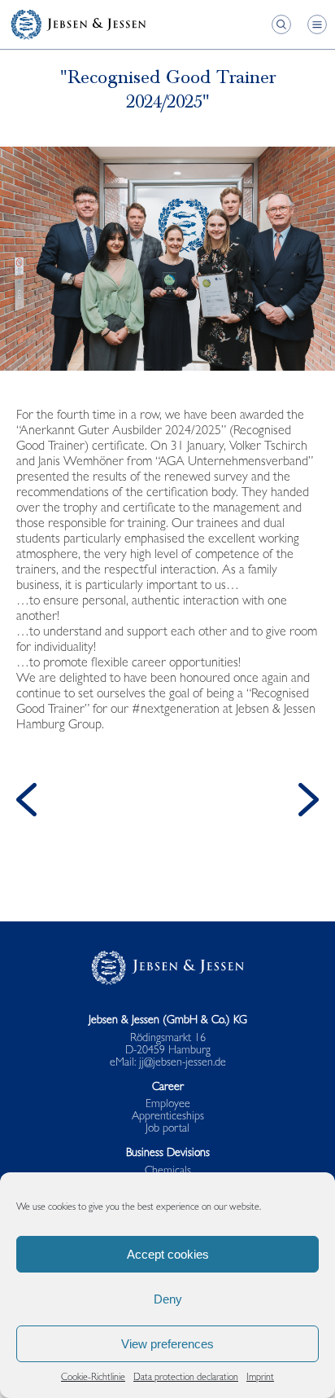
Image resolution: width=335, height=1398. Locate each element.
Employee (168, 1104)
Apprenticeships (168, 1117)
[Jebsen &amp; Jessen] (77, 24)
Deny (168, 1299)
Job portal (167, 1129)
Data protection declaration (185, 1378)
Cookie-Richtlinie (93, 1378)
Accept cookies (168, 1254)
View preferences (167, 1344)
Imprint (260, 1378)
